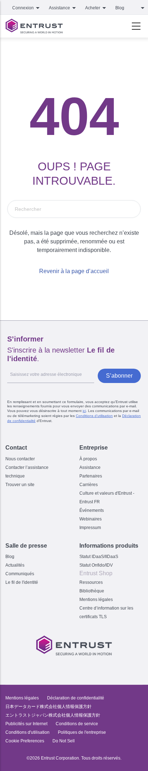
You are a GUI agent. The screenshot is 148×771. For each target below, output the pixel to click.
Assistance (90, 467)
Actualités (14, 565)
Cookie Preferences (24, 740)
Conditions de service (77, 723)
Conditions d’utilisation (94, 416)
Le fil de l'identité (21, 582)
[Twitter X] (44, 666)
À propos (88, 458)
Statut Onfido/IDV (96, 565)
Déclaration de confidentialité (75, 697)
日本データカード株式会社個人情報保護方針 (48, 706)
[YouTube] (104, 666)
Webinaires (90, 519)
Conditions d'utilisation (27, 732)
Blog (119, 7)
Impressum (90, 527)
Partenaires (90, 476)
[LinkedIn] (89, 666)
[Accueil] (34, 26)
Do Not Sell (63, 740)
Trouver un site (19, 484)
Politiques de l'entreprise (82, 732)
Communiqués (19, 573)
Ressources (91, 582)
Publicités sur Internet (26, 723)
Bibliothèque (91, 590)
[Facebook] (59, 666)
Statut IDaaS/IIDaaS (98, 556)
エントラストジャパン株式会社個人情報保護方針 (52, 715)
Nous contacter (20, 458)
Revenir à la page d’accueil (74, 271)
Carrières (88, 484)
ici (84, 411)
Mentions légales (96, 599)
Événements (91, 510)
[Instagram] (74, 666)
